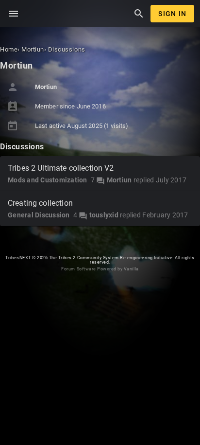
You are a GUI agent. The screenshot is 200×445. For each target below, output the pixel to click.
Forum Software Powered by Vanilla (99, 269)
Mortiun (119, 180)
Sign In (172, 14)
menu (13, 13)
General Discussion (39, 215)
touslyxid (103, 215)
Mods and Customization (47, 180)
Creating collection (40, 203)
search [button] (139, 13)
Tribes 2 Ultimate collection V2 (61, 168)
